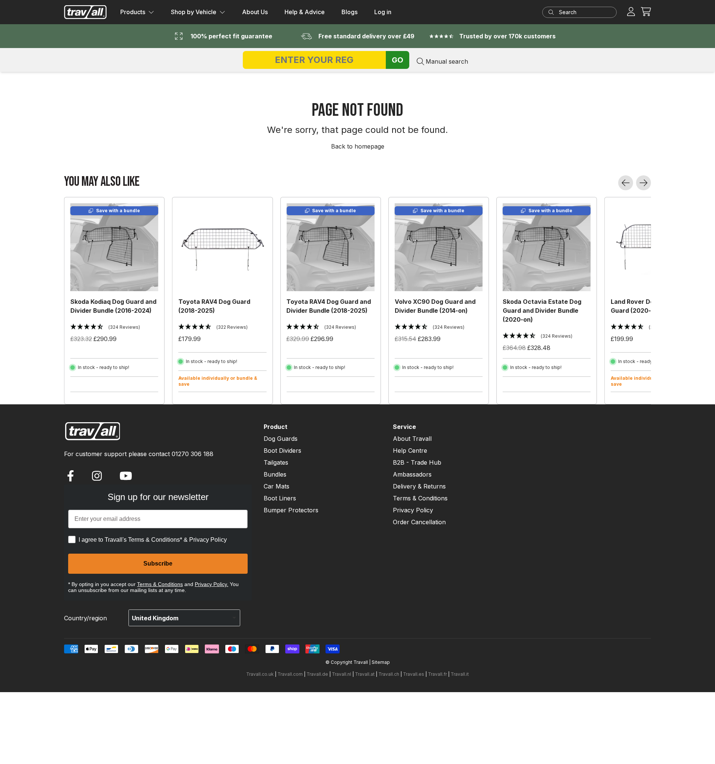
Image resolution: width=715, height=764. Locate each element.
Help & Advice (305, 12)
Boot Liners (280, 498)
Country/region (85, 618)
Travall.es (413, 674)
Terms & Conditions (160, 584)
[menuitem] (137, 12)
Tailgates (276, 462)
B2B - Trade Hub (417, 462)
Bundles (275, 474)
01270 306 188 (192, 454)
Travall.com (290, 674)
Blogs (349, 12)
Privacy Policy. (211, 584)
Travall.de (317, 674)
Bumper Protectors (291, 510)
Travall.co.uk (260, 674)
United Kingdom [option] (155, 618)
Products (132, 12)
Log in (382, 12)
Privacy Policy (413, 510)
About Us (255, 12)
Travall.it (460, 674)
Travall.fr (437, 674)
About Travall (412, 438)
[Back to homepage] (85, 12)
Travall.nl (341, 674)
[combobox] (582, 12)
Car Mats (276, 486)
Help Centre (410, 450)
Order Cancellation (419, 522)
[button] (646, 11)
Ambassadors (412, 474)
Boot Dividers (282, 450)
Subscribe (157, 563)
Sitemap (381, 662)
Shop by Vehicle (193, 12)
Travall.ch (388, 674)
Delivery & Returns (419, 486)
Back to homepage (357, 146)
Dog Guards (281, 438)
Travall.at (365, 674)
